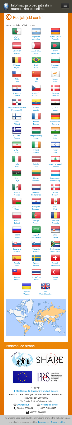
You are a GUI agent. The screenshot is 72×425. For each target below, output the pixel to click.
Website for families (50, 404)
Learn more (43, 421)
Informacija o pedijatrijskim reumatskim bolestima (31, 7)
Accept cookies (58, 421)
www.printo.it (23, 404)
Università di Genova (48, 390)
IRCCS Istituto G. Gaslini (25, 390)
